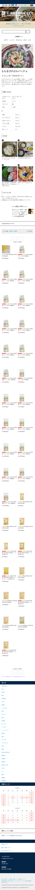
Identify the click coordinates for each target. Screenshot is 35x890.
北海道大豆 (4, 686)
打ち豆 (3, 768)
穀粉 (3, 774)
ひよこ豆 (4, 723)
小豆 (3, 701)
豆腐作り (4, 758)
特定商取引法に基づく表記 (7, 880)
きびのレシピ (9, 676)
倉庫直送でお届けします (12, 23)
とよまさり (12, 40)
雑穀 (3, 749)
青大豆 (3, 692)
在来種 (3, 720)
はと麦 (29, 40)
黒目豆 (3, 733)
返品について (22, 879)
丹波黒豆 (4, 698)
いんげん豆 (4, 708)
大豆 (3, 689)
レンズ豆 (4, 727)
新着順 (15, 231)
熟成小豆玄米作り (6, 752)
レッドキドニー (5, 730)
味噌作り (4, 755)
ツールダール (5, 742)
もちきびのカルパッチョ (19, 676)
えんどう (4, 714)
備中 (3, 717)
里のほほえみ (19, 40)
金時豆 (3, 705)
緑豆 (3, 736)
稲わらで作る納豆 (26, 23)
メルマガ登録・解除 (27, 880)
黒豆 (3, 695)
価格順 (11, 231)
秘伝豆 (25, 40)
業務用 (3, 777)
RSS (2, 882)
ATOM (5, 882)
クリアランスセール (18, 25)
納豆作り (6, 40)
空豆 (3, 746)
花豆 (3, 711)
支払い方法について (6, 879)
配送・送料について (14, 879)
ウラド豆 (4, 739)
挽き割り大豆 (5, 765)
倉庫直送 (4, 780)
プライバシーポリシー (17, 880)
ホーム (3, 676)
